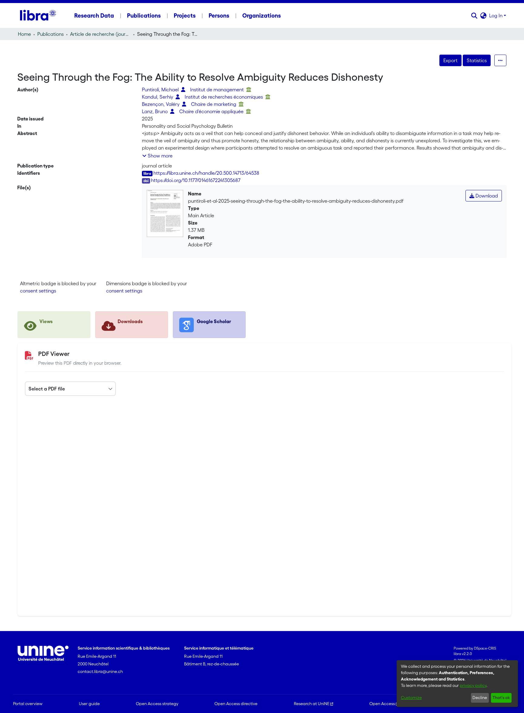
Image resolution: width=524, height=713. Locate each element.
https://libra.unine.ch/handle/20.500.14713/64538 (206, 173)
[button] (474, 15)
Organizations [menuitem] (261, 15)
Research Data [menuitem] (94, 15)
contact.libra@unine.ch (100, 671)
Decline (479, 697)
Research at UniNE (311, 703)
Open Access (382, 703)
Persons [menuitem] (219, 15)
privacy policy (473, 685)
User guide (89, 703)
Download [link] (486, 195)
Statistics (477, 60)
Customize (411, 697)
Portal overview (27, 703)
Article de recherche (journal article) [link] (100, 34)
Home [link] (24, 34)
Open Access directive (235, 703)
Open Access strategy (157, 703)
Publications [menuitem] (144, 15)
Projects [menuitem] (185, 15)
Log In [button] (496, 15)
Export (450, 60)
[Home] (38, 15)
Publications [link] (50, 34)
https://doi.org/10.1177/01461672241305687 (195, 180)
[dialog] (457, 683)
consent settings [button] (38, 290)
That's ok (501, 697)
